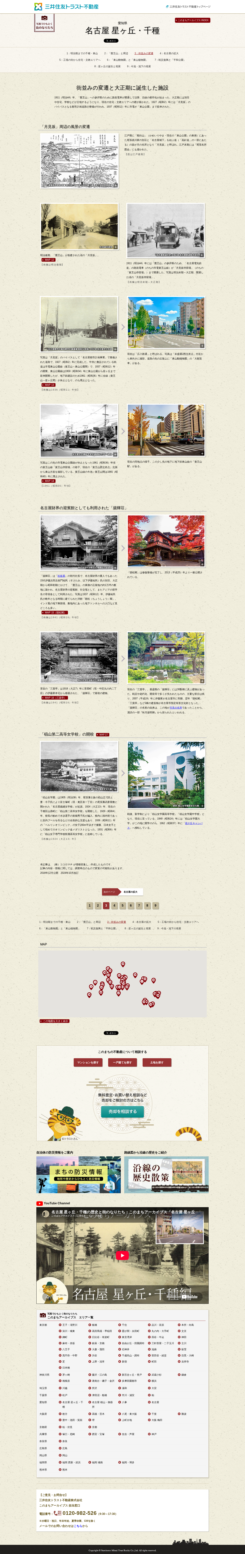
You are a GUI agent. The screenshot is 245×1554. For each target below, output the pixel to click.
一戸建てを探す (122, 1062)
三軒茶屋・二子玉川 (163, 1343)
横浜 (154, 1380)
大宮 (154, 1388)
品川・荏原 (158, 1324)
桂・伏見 (67, 1427)
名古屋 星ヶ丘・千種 (122, 28)
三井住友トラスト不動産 (66, 7)
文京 (183, 1331)
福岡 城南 (97, 1462)
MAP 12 (49, 259)
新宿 (124, 1361)
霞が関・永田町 (130, 1331)
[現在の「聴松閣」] (166, 540)
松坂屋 (61, 575)
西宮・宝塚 (98, 1434)
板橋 (94, 1324)
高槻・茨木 (98, 1413)
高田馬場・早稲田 (102, 1331)
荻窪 (183, 1349)
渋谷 (94, 1355)
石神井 (125, 1349)
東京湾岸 (127, 1337)
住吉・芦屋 (128, 1434)
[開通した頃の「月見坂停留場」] (165, 230)
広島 (64, 1448)
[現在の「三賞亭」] (166, 657)
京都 (94, 1427)
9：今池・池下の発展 (139, 66)
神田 (183, 1337)
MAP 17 (104, 734)
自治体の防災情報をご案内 (54, 1152)
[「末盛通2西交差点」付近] (166, 322)
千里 (154, 1413)
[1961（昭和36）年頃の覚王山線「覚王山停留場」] (79, 431)
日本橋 (66, 1367)
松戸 (64, 1395)
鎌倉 (183, 1374)
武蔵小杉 (157, 1374)
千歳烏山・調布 (130, 1355)
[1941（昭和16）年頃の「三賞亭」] (79, 657)
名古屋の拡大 (130, 892)
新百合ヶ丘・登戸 (132, 1374)
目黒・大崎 (187, 1355)
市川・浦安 (128, 1395)
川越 (64, 1388)
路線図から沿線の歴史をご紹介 (145, 1152)
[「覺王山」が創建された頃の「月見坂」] (79, 226)
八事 (124, 1402)
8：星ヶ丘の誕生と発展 (107, 66)
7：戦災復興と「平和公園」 (170, 59)
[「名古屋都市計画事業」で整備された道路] (79, 324)
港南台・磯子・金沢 (103, 1380)
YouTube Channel (57, 1203)
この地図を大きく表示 (55, 1021)
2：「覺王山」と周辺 (116, 53)
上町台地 (127, 1420)
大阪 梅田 (157, 1420)
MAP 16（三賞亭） (55, 697)
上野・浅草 (98, 1361)
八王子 (66, 1349)
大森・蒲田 (98, 1349)
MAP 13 (49, 384)
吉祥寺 (185, 1361)
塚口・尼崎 (68, 1434)
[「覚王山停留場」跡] (166, 430)
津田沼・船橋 (99, 1395)
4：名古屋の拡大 (169, 53)
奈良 (64, 1441)
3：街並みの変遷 (144, 53)
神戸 (154, 1434)
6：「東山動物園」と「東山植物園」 (127, 59)
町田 (154, 1361)
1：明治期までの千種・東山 (82, 53)
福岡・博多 (128, 1462)
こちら (78, 1525)
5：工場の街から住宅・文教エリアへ (79, 59)
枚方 (64, 1413)
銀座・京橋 (98, 1343)
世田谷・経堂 (159, 1355)
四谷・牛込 (158, 1337)
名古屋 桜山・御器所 (102, 1404)
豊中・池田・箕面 (72, 1420)
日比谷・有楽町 (100, 1337)
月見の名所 (176, 707)
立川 (183, 1343)
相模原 (66, 1380)
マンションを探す (88, 1062)
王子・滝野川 (69, 1324)
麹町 (64, 1337)
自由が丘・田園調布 (133, 1343)
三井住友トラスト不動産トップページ (188, 6)
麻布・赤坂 (68, 1343)
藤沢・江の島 (99, 1374)
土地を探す (157, 1062)
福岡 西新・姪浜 (71, 1462)
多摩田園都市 (129, 1380)
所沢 (94, 1388)
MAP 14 (49, 481)
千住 (124, 1324)
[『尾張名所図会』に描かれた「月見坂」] (79, 160)
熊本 (64, 1469)
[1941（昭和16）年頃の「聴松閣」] (79, 542)
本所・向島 (187, 1324)
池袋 (154, 1349)
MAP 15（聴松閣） (55, 612)
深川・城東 (68, 1331)
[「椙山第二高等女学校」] (79, 766)
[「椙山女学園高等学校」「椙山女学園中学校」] (166, 775)
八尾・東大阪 (129, 1413)
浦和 (124, 1388)
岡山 (64, 1455)
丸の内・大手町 (160, 1331)
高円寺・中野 (69, 1355)
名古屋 (155, 1402)
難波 (183, 1413)
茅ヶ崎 (66, 1374)
